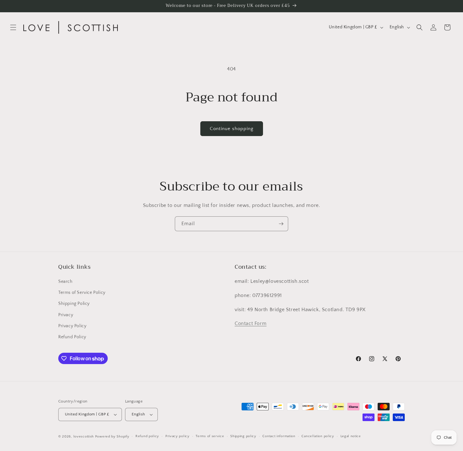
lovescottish (83, 436)
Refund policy (147, 436)
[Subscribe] (281, 223)
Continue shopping (232, 128)
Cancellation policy (317, 436)
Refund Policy (72, 337)
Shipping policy (243, 436)
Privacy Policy (72, 325)
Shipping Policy (74, 303)
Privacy (65, 314)
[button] (13, 27)
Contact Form (250, 323)
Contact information (278, 436)
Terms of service (210, 436)
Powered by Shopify (112, 436)
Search (65, 281)
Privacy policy (177, 436)
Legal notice (350, 436)
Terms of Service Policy (82, 292)
